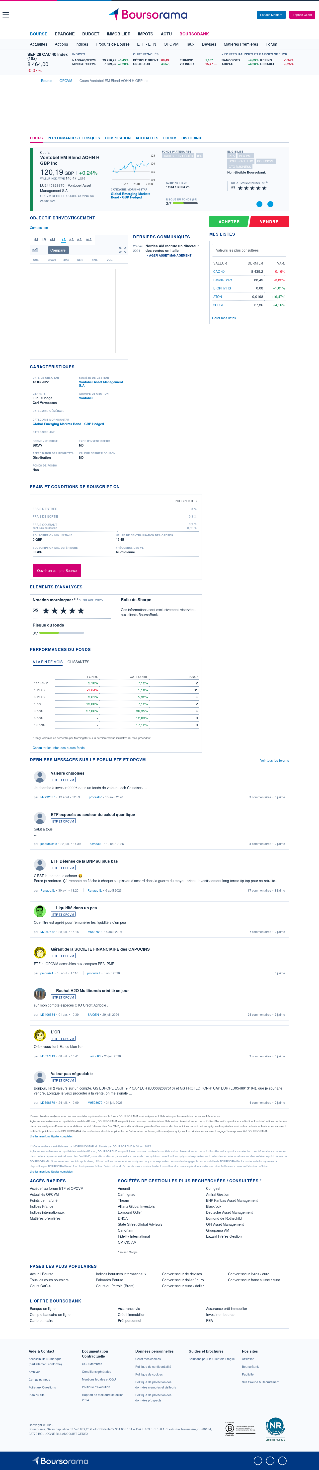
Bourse (38, 34)
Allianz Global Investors (136, 1206)
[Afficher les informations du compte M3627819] (40, 1035)
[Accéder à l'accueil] (32, 80)
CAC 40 (219, 271)
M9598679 (47, 1102)
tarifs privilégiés (178, 156)
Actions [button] (61, 44)
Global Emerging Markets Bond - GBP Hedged (130, 195)
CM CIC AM (127, 1242)
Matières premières (45, 1218)
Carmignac (126, 1194)
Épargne (65, 34)
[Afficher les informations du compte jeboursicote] (40, 818)
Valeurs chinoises (67, 773)
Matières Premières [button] (241, 44)
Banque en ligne (43, 1308)
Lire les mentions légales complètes (52, 1136)
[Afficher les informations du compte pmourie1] (40, 953)
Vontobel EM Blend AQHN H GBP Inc (69, 160)
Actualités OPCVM (44, 1194)
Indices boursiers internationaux (121, 1273)
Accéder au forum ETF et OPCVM (56, 1188)
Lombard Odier (130, 1212)
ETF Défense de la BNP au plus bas (84, 861)
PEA (209, 1320)
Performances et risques (74, 138)
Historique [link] (192, 138)
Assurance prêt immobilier (226, 1308)
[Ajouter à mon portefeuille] (259, 204)
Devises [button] (209, 44)
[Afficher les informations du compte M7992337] (40, 777)
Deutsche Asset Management (229, 1212)
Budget (90, 34)
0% (199, 156)
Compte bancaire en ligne (50, 1314)
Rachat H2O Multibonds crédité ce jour (92, 990)
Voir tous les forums (274, 760)
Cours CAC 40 (41, 1285)
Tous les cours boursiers (49, 1279)
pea (232, 156)
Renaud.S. (47, 890)
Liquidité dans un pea (76, 908)
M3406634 (47, 1014)
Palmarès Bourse (109, 1279)
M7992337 (47, 797)
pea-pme (245, 156)
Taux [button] (190, 44)
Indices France (41, 1206)
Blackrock (213, 1206)
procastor (95, 797)
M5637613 (95, 931)
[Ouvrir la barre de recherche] (245, 14)
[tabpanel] (116, 705)
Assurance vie (129, 1308)
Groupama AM (217, 1230)
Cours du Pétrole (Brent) (115, 1285)
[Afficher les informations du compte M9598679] (40, 1077)
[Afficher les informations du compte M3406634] (40, 994)
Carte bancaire (41, 1320)
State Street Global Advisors (140, 1224)
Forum (271, 44)
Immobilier (119, 34)
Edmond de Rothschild (224, 1218)
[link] (34, 1372)
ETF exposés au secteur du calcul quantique (93, 814)
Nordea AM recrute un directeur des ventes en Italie (172, 248)
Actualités (147, 138)
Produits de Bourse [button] (113, 44)
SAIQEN (93, 1014)
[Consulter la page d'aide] (251, 14)
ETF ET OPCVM (63, 780)
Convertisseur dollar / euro (183, 1279)
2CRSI (218, 304)
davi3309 (96, 843)
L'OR (55, 1032)
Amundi (124, 1188)
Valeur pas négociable (72, 1073)
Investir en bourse (220, 1314)
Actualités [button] (38, 44)
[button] (5, 15)
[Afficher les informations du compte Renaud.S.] (40, 865)
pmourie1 (46, 973)
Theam (123, 1200)
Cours (36, 138)
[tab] (48, 663)
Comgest (213, 1188)
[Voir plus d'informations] (123, 486)
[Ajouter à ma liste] (270, 204)
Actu (166, 34)
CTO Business (240, 166)
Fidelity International (134, 1236)
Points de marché (44, 1200)
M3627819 (47, 1056)
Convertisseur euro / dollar (183, 1285)
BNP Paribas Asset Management (232, 1200)
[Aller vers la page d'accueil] (160, 14)
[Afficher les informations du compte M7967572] (40, 911)
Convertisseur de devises (182, 1273)
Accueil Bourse (41, 1273)
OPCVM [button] (171, 44)
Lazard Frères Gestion (224, 1236)
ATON (217, 296)
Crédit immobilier (131, 1314)
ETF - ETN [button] (146, 44)
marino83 (94, 1056)
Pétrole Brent (222, 279)
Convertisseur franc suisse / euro (254, 1279)
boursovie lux (241, 161)
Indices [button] (82, 44)
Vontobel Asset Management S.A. (101, 383)
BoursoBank (194, 34)
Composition (118, 138)
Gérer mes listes (224, 317)
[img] (264, 187)
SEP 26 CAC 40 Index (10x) (47, 56)
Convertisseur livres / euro (248, 1273)
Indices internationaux (47, 1212)
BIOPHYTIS (222, 288)
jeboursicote (48, 843)
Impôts (145, 34)
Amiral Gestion (217, 1194)
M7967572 (47, 931)
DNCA (123, 1218)
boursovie (266, 161)
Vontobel (86, 397)
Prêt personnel (129, 1320)
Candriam (125, 1230)
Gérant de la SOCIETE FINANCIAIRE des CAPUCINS (100, 949)
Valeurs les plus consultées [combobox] (237, 250)
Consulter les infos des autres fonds (59, 747)
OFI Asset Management (225, 1224)
